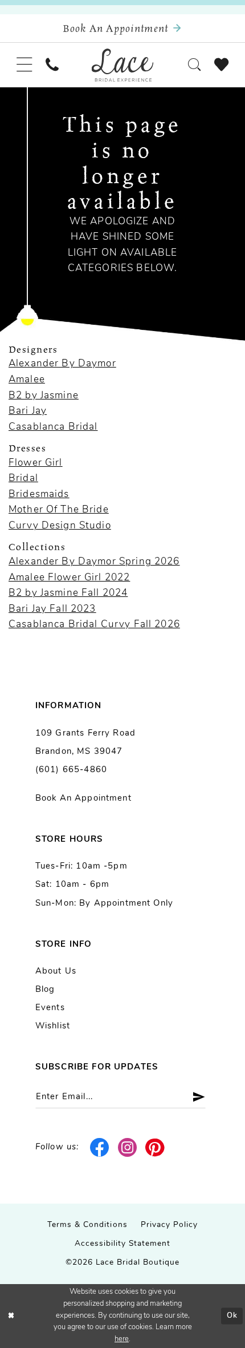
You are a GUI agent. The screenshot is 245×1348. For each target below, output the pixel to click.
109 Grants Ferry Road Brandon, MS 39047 (85, 742)
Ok (232, 1315)
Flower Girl (36, 463)
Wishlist (52, 1026)
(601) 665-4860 (71, 770)
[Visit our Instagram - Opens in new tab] (127, 1147)
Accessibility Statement (123, 1244)
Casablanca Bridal (53, 427)
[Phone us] (52, 64)
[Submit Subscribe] (194, 1096)
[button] (24, 65)
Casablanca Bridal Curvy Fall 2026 (94, 624)
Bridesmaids (39, 494)
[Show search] (195, 64)
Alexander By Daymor (62, 364)
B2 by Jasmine (44, 396)
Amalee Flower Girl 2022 (69, 578)
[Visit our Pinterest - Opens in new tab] (155, 1147)
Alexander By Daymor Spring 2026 (94, 562)
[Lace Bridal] (123, 65)
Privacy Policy (169, 1225)
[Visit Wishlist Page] (221, 65)
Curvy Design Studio (60, 526)
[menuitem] (24, 65)
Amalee (27, 380)
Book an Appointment (83, 798)
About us (55, 971)
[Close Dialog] (10, 1316)
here (122, 1339)
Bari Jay (28, 411)
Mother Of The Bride (59, 510)
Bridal (23, 478)
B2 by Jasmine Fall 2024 (68, 593)
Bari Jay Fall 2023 (52, 609)
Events (50, 1008)
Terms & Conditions (87, 1225)
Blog (45, 990)
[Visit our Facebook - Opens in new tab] (100, 1147)
